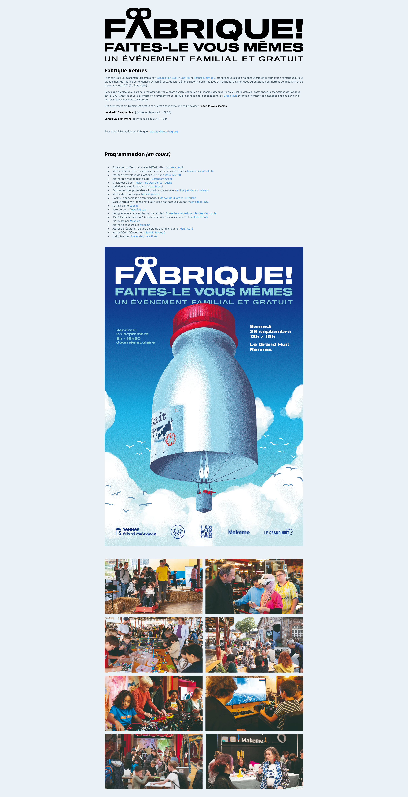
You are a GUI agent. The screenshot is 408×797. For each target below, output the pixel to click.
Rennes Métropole (205, 77)
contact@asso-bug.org (164, 131)
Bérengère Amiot (162, 178)
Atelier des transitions (144, 236)
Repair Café (186, 228)
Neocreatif (176, 167)
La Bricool (157, 186)
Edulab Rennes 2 (155, 232)
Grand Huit (230, 95)
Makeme (135, 220)
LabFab (185, 77)
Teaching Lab (138, 209)
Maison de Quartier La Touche (154, 182)
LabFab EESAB (199, 217)
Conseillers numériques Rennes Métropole (191, 213)
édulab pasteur (151, 194)
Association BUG (199, 201)
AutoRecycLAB (172, 174)
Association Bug (167, 77)
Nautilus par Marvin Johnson (192, 190)
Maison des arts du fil (200, 171)
